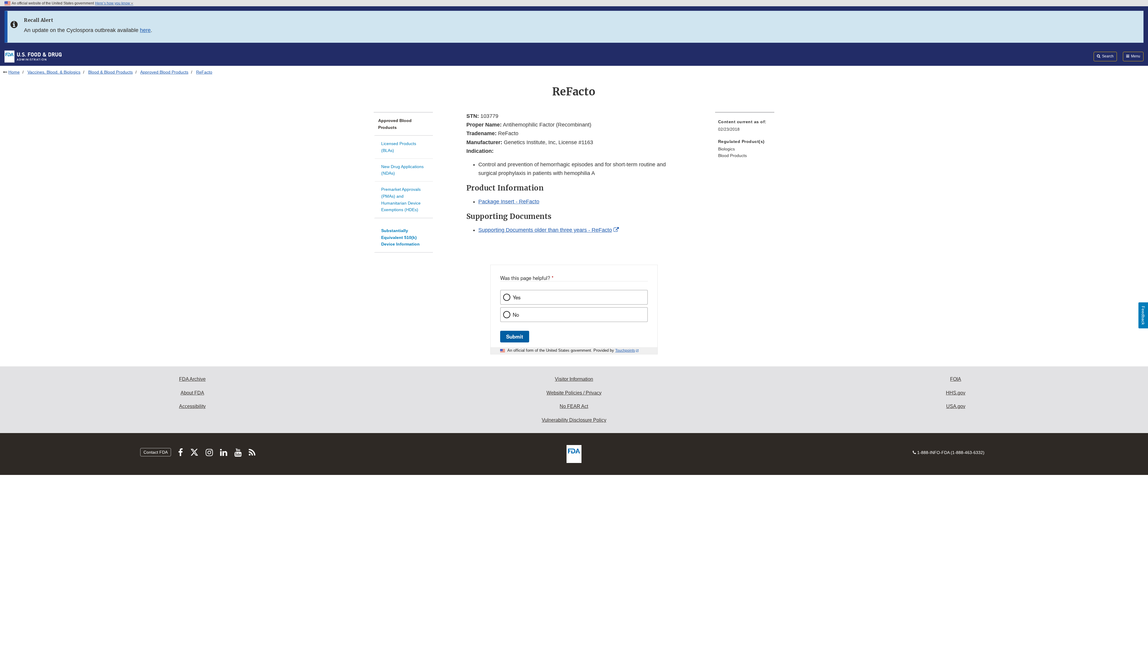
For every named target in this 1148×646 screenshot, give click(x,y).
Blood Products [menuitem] (732, 155)
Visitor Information (574, 379)
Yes (516, 297)
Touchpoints (625, 350)
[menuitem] (744, 127)
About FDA (192, 392)
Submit (514, 336)
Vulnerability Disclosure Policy (574, 420)
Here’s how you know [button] (113, 3)
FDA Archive (192, 379)
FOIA (955, 379)
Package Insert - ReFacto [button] (508, 202)
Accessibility (192, 406)
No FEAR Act (574, 406)
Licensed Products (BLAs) (398, 147)
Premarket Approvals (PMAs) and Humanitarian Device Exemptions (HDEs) (401, 199)
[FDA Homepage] (33, 56)
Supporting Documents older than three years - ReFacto (545, 230)
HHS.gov (955, 392)
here (145, 30)
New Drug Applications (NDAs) (402, 170)
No (516, 314)
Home (14, 72)
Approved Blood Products (164, 72)
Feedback (1143, 315)
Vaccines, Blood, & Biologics (54, 72)
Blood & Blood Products (110, 72)
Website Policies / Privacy (574, 392)
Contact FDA (156, 452)
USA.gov (955, 406)
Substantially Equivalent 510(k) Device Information (400, 237)
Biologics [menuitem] (726, 149)
